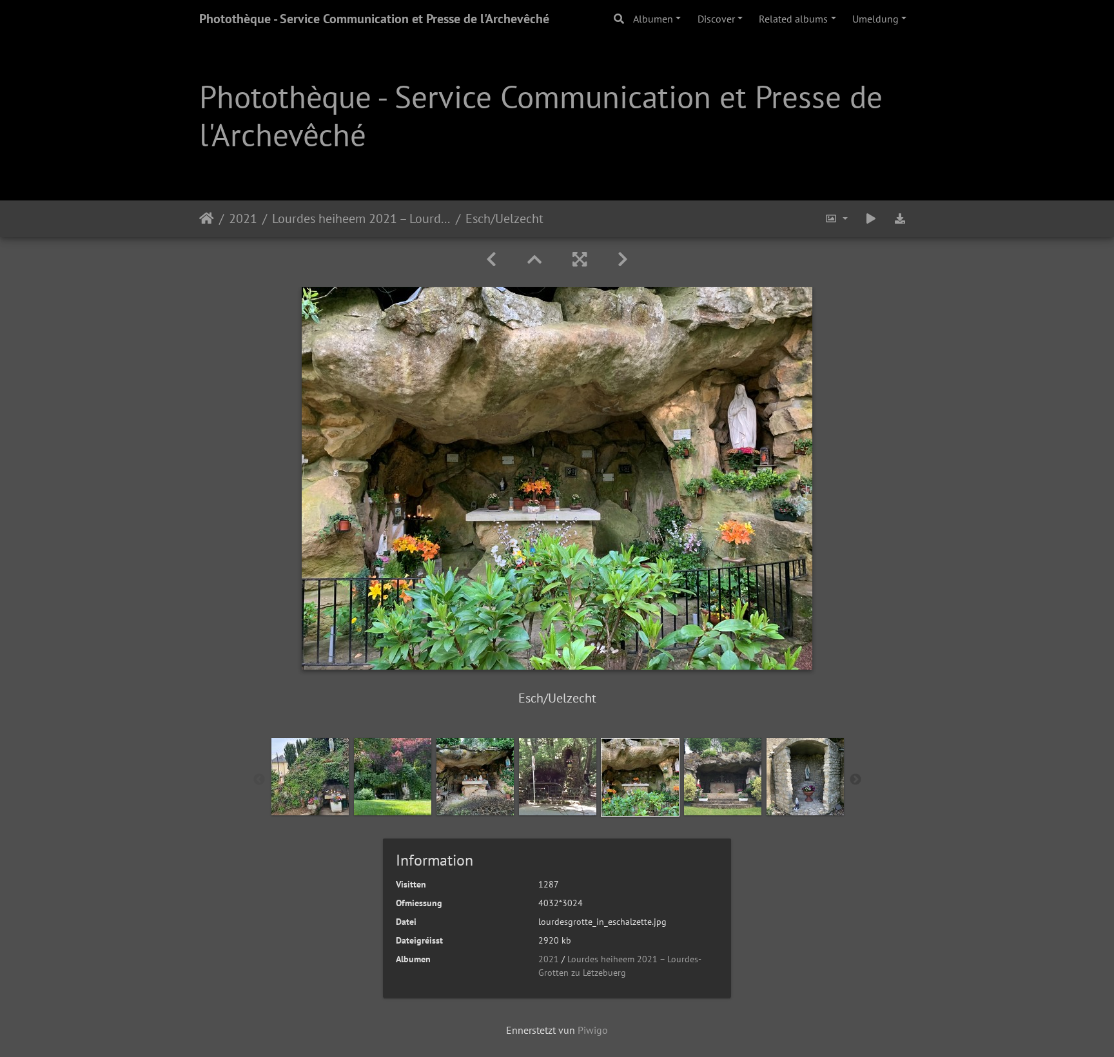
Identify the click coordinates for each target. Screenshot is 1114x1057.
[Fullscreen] (579, 259)
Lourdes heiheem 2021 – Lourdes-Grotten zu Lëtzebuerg (361, 218)
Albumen (653, 18)
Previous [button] (259, 779)
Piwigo (593, 1029)
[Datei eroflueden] (900, 219)
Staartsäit (206, 218)
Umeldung (875, 18)
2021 (243, 218)
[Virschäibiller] (534, 259)
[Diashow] (871, 219)
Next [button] (855, 779)
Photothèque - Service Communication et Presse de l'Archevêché (374, 18)
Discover (716, 18)
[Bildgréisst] (836, 219)
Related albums (793, 18)
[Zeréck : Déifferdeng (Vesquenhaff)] (491, 259)
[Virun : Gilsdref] (622, 259)
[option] (310, 776)
